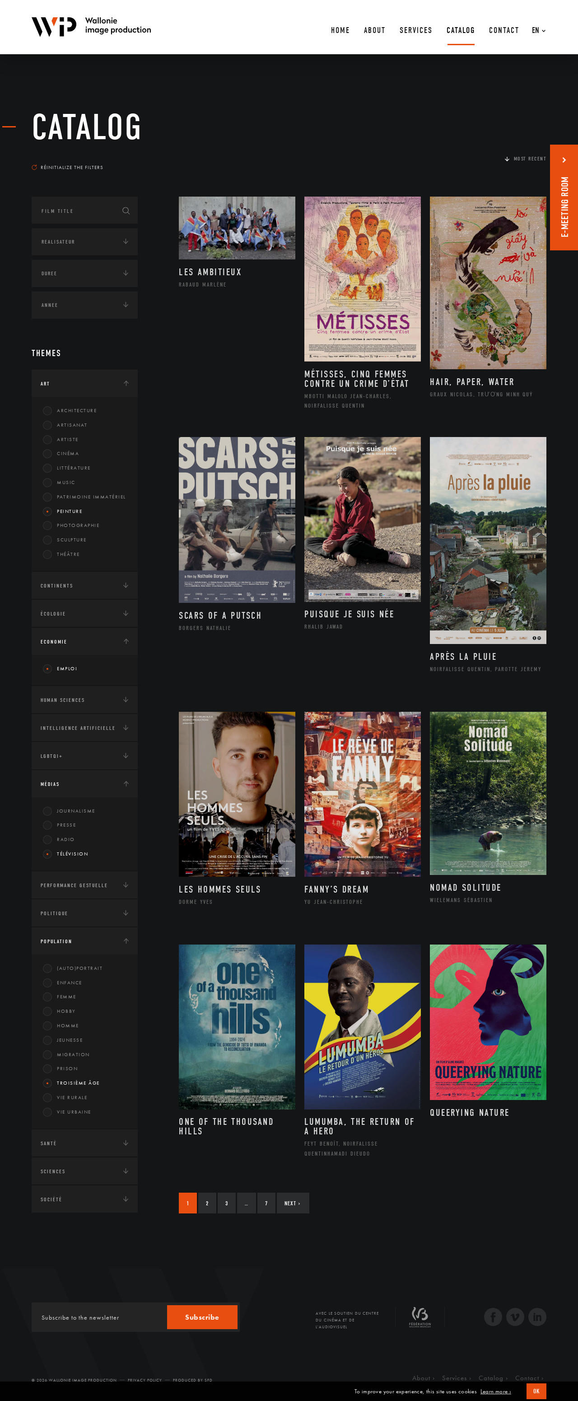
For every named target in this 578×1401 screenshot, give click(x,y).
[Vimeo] (515, 1318)
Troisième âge (78, 1083)
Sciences (53, 1171)
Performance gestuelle (74, 885)
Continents (57, 586)
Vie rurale (72, 1097)
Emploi (67, 668)
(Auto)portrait (80, 968)
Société (51, 1199)
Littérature (74, 468)
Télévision (72, 854)
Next (292, 1203)
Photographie (78, 525)
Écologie (53, 614)
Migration (73, 1054)
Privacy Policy (145, 1380)
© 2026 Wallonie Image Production (74, 1380)
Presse (66, 825)
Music (66, 482)
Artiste (68, 439)
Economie (54, 642)
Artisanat (72, 425)
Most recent (530, 158)
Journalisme (76, 811)
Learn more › (495, 1391)
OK (536, 1391)
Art (45, 384)
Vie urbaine (74, 1112)
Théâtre (68, 554)
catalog (87, 127)
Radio (66, 839)
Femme (66, 996)
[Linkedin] (537, 1318)
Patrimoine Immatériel (91, 497)
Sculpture (72, 539)
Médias (50, 784)
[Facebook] (493, 1318)
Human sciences (63, 700)
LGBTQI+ (52, 756)
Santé (49, 1143)
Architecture (77, 410)
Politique (54, 913)
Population (56, 941)
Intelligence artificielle (78, 728)
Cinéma (68, 453)
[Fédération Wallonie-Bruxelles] (420, 1320)
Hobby (66, 1011)
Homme (68, 1025)
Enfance (69, 982)
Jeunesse (70, 1040)
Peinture (69, 511)
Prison (67, 1068)
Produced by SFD (193, 1380)
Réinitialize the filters (72, 167)
